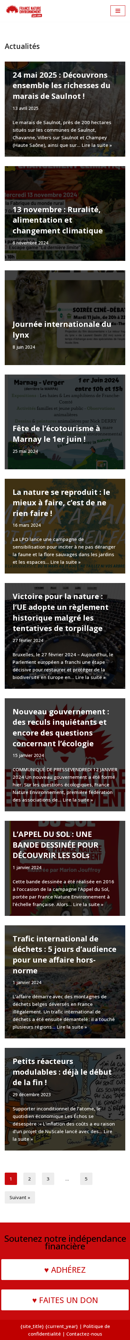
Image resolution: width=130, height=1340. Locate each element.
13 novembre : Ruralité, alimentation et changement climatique (58, 220)
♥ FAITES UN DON (65, 1300)
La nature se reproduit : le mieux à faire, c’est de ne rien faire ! (61, 502)
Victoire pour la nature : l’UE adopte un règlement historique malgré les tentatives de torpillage (61, 612)
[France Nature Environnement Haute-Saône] (24, 10)
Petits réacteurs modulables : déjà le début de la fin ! (62, 1071)
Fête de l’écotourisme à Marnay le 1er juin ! (56, 433)
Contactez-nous (84, 1334)
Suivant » (19, 1197)
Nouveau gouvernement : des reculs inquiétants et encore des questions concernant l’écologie (61, 727)
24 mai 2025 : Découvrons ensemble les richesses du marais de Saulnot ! (61, 85)
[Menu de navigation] (117, 10)
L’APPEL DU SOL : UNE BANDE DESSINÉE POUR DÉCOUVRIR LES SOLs (55, 844)
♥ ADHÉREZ (65, 1269)
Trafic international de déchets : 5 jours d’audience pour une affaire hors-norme (64, 954)
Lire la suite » (97, 145)
